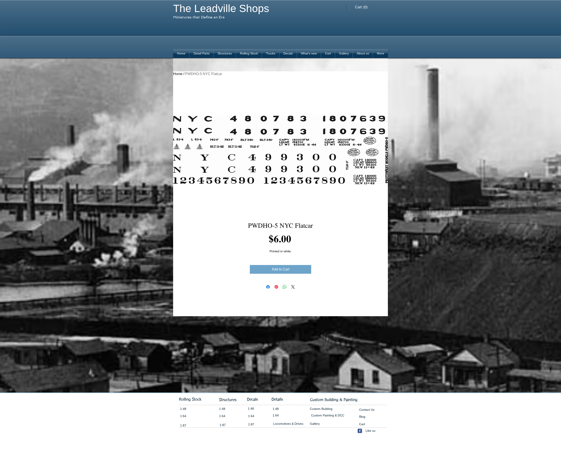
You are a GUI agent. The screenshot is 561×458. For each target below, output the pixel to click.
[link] (361, 7)
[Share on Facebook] (268, 287)
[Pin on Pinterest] (276, 287)
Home (178, 74)
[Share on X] (293, 287)
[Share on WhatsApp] (284, 287)
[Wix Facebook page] (360, 431)
